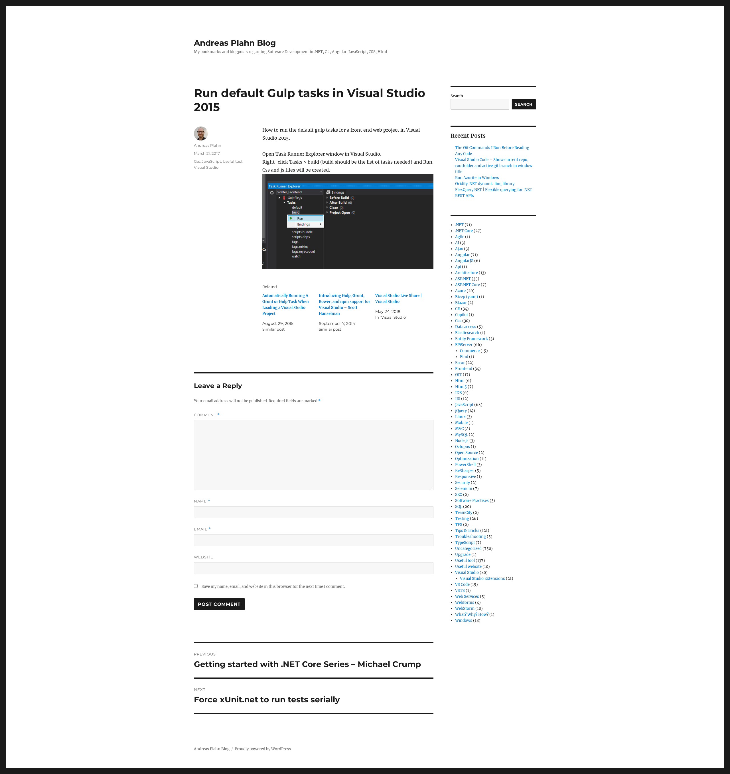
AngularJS (464, 260)
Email (202, 529)
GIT (458, 374)
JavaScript (211, 161)
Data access (465, 326)
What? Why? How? (471, 614)
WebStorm (464, 608)
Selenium (463, 488)
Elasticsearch (467, 332)
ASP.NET (463, 278)
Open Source (466, 452)
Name (202, 501)
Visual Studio (206, 167)
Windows (463, 620)
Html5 (461, 386)
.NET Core (464, 230)
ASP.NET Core (467, 284)
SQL (458, 506)
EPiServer (464, 344)
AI (457, 242)
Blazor (461, 302)
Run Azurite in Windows (477, 177)
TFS (458, 524)
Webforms (464, 602)
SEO (458, 494)
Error (460, 362)
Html (460, 380)
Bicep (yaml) (466, 296)
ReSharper (464, 470)
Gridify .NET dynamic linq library (484, 183)
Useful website (468, 566)
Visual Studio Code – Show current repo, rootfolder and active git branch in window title (493, 165)
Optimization (467, 458)
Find (464, 356)
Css (197, 161)
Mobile (461, 422)
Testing (462, 518)
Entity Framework (471, 338)
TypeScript (465, 542)
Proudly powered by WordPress (263, 749)
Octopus (462, 446)
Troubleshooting (470, 536)
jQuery (461, 410)
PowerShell (465, 464)
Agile (459, 236)
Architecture (466, 272)
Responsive (465, 476)
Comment (207, 415)
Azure (460, 290)
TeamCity (463, 512)
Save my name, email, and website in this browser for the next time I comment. (273, 586)
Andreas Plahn (207, 145)
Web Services (467, 596)
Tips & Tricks (467, 530)
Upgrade (463, 554)
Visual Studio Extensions (482, 578)
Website (203, 557)
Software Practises (472, 500)
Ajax (459, 248)
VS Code (462, 584)
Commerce (470, 350)
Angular (462, 254)
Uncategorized (468, 548)
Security (462, 482)
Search (457, 96)
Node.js (462, 440)
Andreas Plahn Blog (235, 43)
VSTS (460, 590)
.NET (459, 224)
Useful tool (232, 161)
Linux (460, 416)
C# (457, 308)
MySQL (461, 434)
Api (458, 266)
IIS (457, 398)
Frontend (463, 368)
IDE (458, 392)
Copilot (461, 314)
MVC (459, 428)
